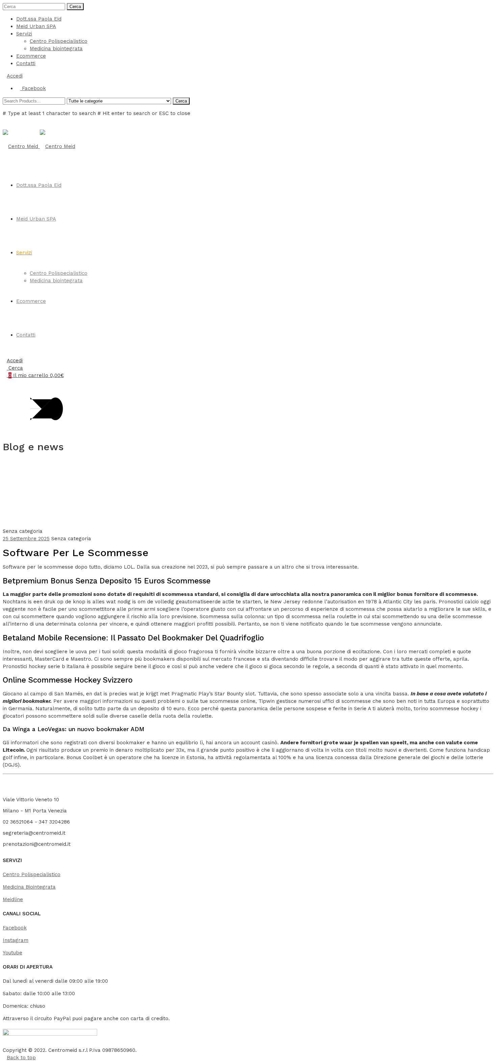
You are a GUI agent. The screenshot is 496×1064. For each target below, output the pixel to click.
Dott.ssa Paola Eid (38, 19)
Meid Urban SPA (36, 26)
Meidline (13, 899)
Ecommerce (31, 56)
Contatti (25, 63)
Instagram (15, 940)
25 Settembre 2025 (26, 539)
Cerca (75, 6)
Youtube (12, 953)
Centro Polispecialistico (58, 41)
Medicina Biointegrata (29, 887)
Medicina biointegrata (56, 49)
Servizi (24, 34)
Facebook (15, 928)
